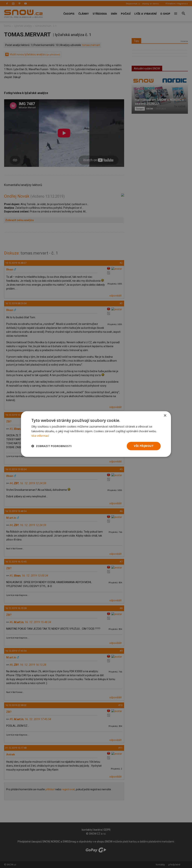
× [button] (165, 415)
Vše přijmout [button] (144, 446)
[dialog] (96, 434)
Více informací (40, 436)
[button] (51, 446)
